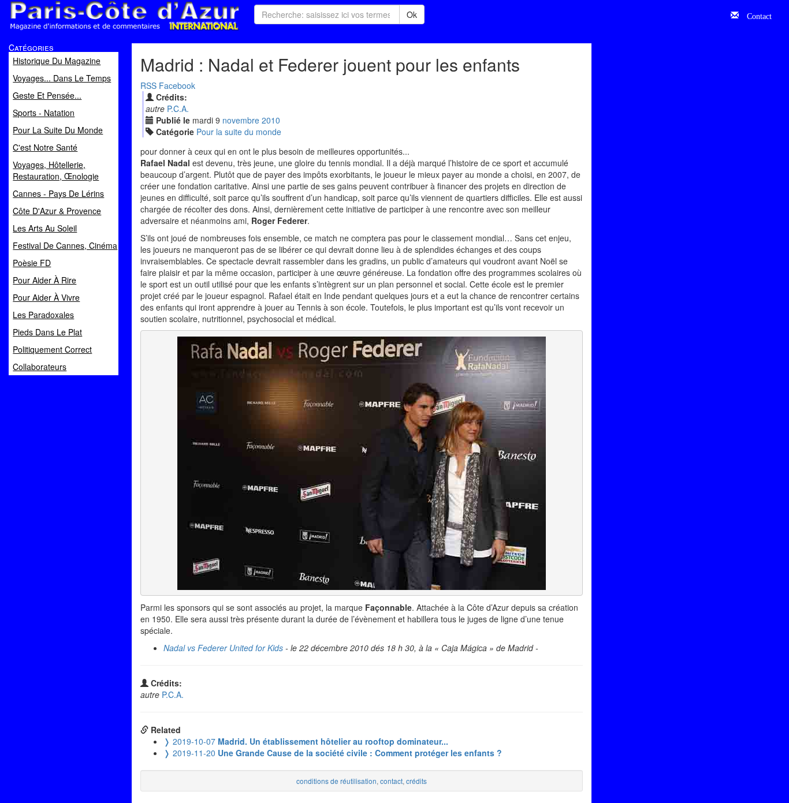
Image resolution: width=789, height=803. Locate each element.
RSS (148, 85)
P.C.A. (178, 108)
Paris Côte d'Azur (99, 31)
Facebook (177, 85)
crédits (416, 781)
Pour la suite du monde (238, 131)
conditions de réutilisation (336, 781)
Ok (412, 14)
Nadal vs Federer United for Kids (223, 647)
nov (240, 120)
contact (391, 781)
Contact (755, 15)
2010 (271, 120)
